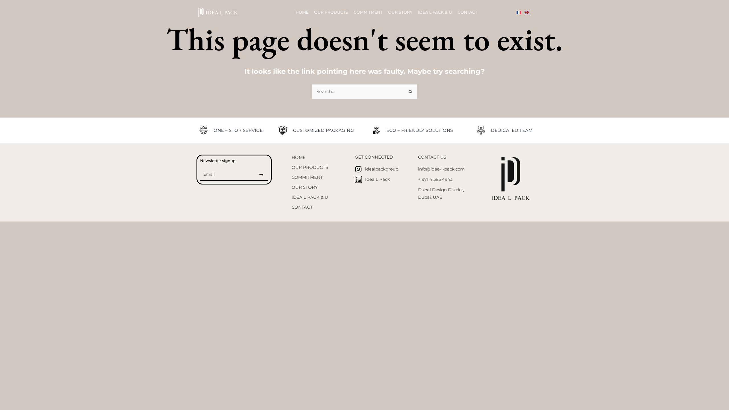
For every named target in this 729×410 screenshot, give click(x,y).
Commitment (368, 12)
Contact (467, 12)
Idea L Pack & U (435, 12)
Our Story (400, 12)
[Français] (521, 12)
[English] (529, 12)
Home (302, 12)
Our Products (331, 12)
